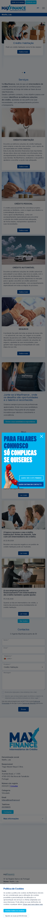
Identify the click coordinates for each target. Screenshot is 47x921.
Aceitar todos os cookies (14, 911)
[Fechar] (41, 436)
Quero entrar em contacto (30, 484)
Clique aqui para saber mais (33, 904)
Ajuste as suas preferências (16, 916)
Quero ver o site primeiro (31, 478)
